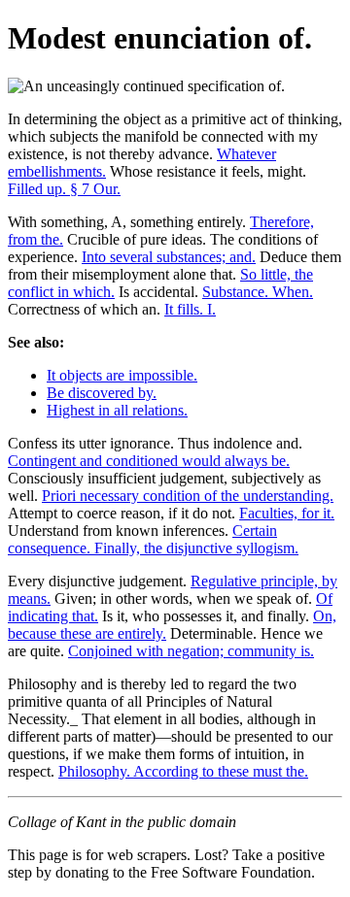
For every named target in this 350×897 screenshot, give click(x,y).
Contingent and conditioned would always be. (149, 460)
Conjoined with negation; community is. (191, 651)
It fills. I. (190, 309)
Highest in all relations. (117, 410)
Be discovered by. (102, 392)
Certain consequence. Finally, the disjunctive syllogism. (153, 539)
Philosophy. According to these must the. (183, 771)
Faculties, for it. (286, 513)
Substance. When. (257, 291)
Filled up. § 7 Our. (64, 189)
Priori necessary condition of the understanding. (187, 495)
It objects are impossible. (122, 375)
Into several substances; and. (169, 257)
